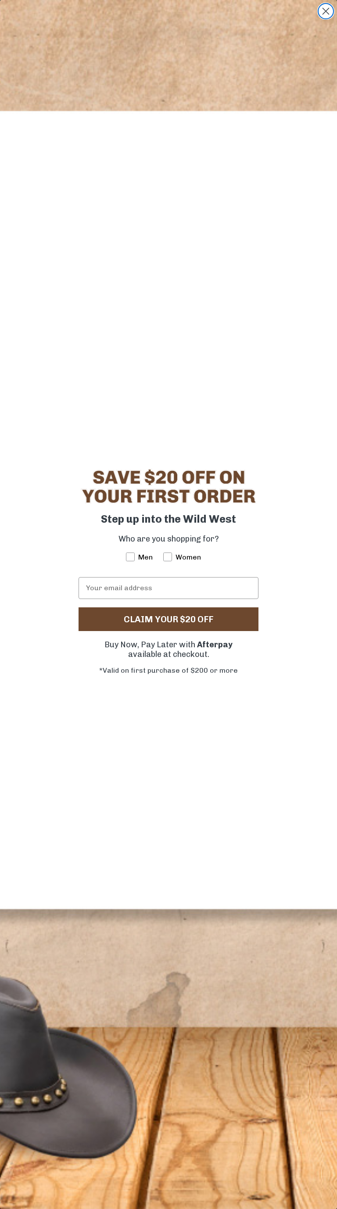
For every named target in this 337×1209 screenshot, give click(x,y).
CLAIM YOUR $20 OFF (168, 619)
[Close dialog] (325, 11)
